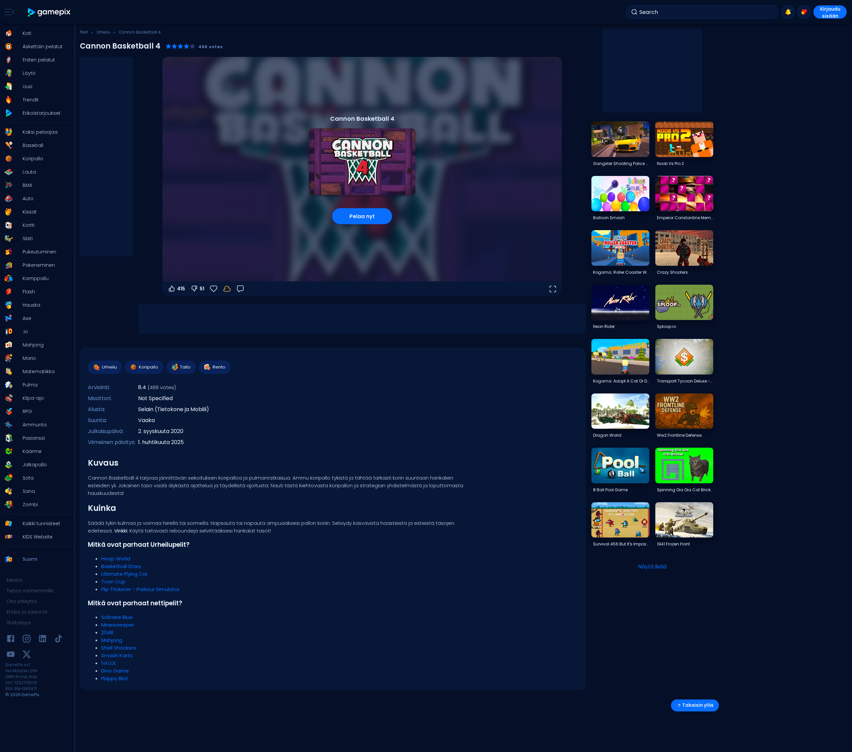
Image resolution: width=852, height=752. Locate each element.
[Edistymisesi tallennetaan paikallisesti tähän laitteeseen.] (227, 289)
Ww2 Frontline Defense (679, 435)
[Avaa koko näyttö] (552, 289)
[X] (26, 655)
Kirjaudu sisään (830, 12)
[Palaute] (240, 289)
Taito (185, 367)
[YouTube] (10, 655)
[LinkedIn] (42, 639)
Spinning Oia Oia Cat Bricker (685, 490)
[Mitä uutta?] (788, 12)
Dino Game (115, 670)
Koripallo (148, 367)
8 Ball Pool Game (610, 490)
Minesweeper (117, 624)
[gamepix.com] (49, 12)
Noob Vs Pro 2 (670, 163)
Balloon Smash (609, 218)
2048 (107, 632)
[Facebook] (10, 639)
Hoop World (115, 558)
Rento (219, 367)
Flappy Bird (114, 678)
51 (202, 288)
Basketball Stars (121, 566)
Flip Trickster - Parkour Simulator (140, 589)
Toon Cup (113, 581)
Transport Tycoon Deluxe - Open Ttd (685, 381)
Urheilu (103, 32)
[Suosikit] (804, 12)
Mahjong (111, 640)
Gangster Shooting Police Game (621, 163)
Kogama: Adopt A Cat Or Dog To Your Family (621, 381)
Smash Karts (116, 655)
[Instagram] (26, 639)
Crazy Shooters (672, 272)
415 (181, 288)
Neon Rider (604, 326)
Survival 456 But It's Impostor (621, 544)
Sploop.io (666, 326)
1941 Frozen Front (673, 544)
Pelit (84, 32)
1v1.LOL (108, 663)
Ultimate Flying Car (124, 573)
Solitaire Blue (117, 617)
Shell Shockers (118, 647)
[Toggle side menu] (8, 12)
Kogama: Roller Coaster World (621, 272)
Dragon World (607, 435)
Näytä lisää (652, 566)
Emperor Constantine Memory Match (685, 218)
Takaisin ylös (698, 705)
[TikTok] (58, 639)
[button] (35, 33)
